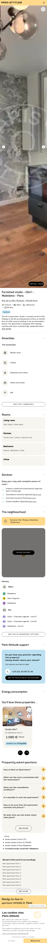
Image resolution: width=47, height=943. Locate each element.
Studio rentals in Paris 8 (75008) (18, 842)
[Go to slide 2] (18, 722)
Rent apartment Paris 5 (12, 876)
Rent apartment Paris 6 (12, 879)
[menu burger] (44, 3)
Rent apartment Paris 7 (12, 882)
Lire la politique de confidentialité (15, 933)
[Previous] (3, 147)
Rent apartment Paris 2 (12, 867)
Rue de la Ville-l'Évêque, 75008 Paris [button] (20, 300)
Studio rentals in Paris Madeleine (18, 845)
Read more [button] (37, 494)
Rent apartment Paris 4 (12, 873)
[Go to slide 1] (16, 722)
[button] (23, 338)
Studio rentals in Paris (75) (15, 839)
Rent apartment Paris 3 (12, 870)
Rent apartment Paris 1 (12, 863)
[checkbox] (43, 9)
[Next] (43, 147)
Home (6, 836)
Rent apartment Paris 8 (12, 885)
